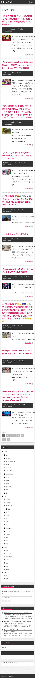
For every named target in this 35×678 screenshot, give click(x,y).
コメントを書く (8, 30)
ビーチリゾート (9, 556)
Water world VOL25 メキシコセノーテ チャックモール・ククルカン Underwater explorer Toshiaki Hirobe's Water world (17, 395)
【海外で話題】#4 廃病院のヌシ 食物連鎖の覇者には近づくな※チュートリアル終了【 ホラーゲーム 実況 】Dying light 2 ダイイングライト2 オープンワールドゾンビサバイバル (17, 111)
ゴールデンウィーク (10, 461)
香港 (7, 543)
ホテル (7, 559)
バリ (9, 509)
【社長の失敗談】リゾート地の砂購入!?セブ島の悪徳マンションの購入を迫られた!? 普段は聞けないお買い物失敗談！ (17, 20)
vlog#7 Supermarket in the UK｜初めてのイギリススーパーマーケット (17, 353)
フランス (8, 531)
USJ (7, 550)
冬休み (7, 477)
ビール (7, 575)
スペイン (8, 512)
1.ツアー (6, 451)
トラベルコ (8, 467)
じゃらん (8, 458)
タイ (13, 238)
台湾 (13, 72)
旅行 (7, 562)
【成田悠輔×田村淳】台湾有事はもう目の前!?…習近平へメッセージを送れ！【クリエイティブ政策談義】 (17, 65)
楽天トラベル (9, 486)
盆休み (7, 493)
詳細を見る (28, 54)
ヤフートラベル (9, 470)
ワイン (7, 578)
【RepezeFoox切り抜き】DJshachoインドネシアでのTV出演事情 (17, 270)
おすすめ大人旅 (7, 2)
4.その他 (6, 572)
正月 (7, 489)
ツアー (7, 464)
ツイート (4, 647)
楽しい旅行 (5, 653)
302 (4, 439)
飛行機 (7, 569)
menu (32, 2)
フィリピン (8, 528)
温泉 (7, 566)
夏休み (7, 480)
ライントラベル (9, 474)
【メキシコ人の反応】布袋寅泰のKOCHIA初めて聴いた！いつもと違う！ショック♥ (17, 155)
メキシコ (14, 162)
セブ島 (13, 28)
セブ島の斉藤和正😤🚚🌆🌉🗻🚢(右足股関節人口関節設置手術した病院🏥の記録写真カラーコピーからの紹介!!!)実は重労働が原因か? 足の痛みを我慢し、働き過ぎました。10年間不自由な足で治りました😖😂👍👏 (17, 312)
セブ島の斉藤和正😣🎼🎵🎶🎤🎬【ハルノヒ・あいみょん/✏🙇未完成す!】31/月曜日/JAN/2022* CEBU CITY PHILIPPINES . (17, 200)
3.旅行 (5, 547)
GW (6, 455)
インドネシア (15, 276)
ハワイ (7, 521)
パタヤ (7, 524)
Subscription (6, 601)
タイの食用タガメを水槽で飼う (15, 234)
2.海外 (5, 496)
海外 (13, 122)
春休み (7, 483)
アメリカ (8, 499)
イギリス (14, 360)
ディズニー (8, 553)
